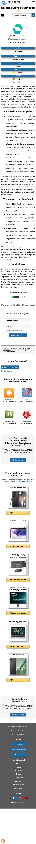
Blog (19, 767)
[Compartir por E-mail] (21, 297)
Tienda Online (28, 481)
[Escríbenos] (3, 841)
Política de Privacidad (18, 730)
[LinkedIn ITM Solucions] (20, 797)
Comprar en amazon (19, 513)
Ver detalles (18, 500)
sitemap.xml (19, 788)
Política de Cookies (22, 726)
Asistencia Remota (20, 749)
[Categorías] (3, 15)
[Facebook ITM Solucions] (13, 797)
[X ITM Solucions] (11, 798)
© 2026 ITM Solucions (18, 734)
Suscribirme (19, 460)
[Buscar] (33, 15)
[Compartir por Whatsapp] (15, 297)
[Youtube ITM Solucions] (23, 797)
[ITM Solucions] (10, 3)
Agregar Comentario (10, 367)
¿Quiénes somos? (19, 784)
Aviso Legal (18, 330)
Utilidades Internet (9, 351)
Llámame (19, 755)
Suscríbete (19, 744)
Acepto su (14, 330)
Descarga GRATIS (18, 335)
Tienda (19, 774)
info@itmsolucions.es (20, 803)
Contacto (19, 781)
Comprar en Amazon (19, 546)
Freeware (19, 771)
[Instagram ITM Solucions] (17, 797)
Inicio (19, 764)
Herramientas (19, 778)
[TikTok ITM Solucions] (27, 797)
